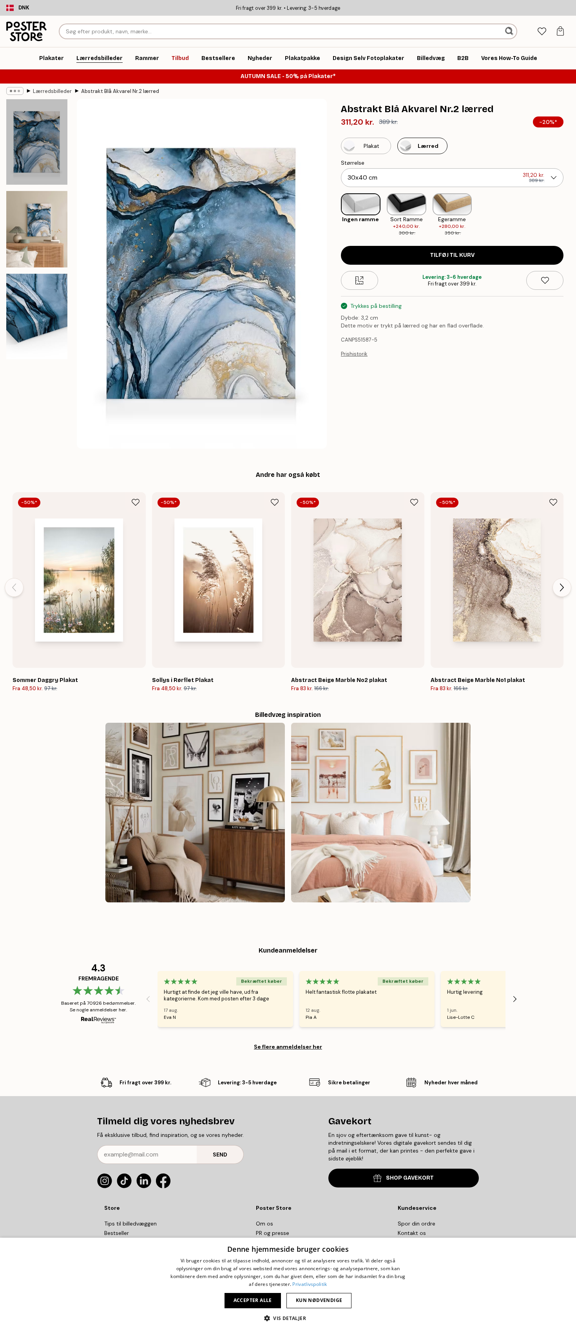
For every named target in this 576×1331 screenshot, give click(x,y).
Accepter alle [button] (253, 1300)
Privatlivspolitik (309, 1284)
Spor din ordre (416, 1223)
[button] (288, 1318)
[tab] (542, 31)
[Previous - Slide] (334, 215)
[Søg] (510, 31)
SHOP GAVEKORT (410, 1178)
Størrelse (352, 162)
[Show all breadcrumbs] (15, 91)
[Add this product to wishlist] (544, 280)
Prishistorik (354, 354)
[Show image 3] (36, 316)
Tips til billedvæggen (130, 1223)
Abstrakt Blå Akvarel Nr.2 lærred (120, 91)
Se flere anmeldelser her (288, 1046)
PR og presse (272, 1232)
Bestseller (116, 1232)
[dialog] (288, 1284)
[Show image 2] (36, 229)
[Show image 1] (36, 142)
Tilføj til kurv (452, 255)
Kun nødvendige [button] (319, 1300)
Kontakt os (412, 1232)
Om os (264, 1223)
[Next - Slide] (569, 215)
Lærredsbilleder (52, 91)
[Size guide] (359, 280)
